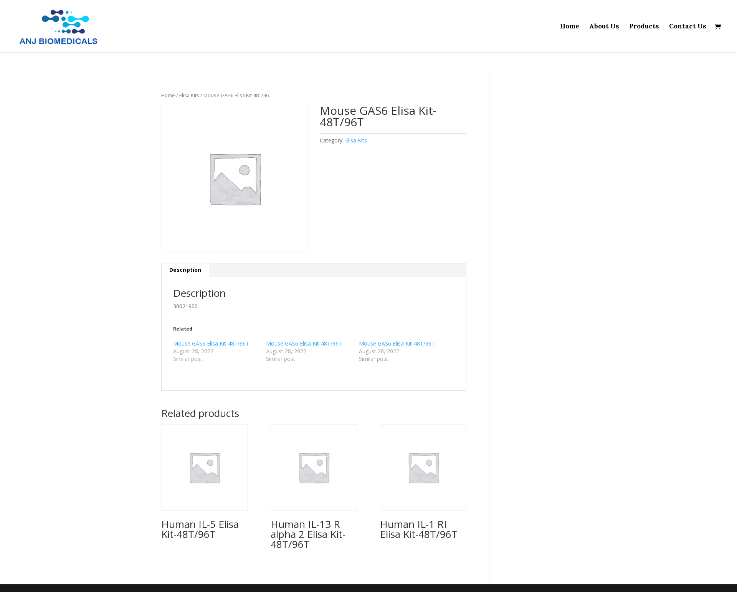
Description (185, 269)
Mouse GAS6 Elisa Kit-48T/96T (211, 343)
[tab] (185, 269)
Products (644, 26)
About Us (604, 26)
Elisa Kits (189, 95)
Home (569, 26)
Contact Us (687, 26)
